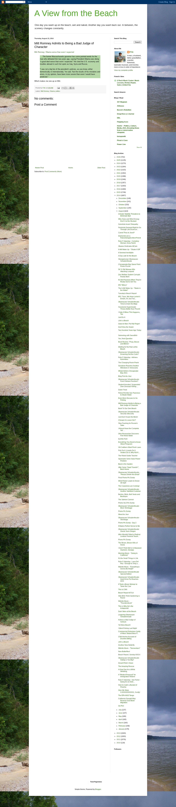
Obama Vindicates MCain (127, 246)
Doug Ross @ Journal (125, 114)
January (122, 729)
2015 (119, 192)
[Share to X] (68, 88)
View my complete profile (123, 70)
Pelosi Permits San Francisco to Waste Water (129, 394)
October (122, 205)
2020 (119, 176)
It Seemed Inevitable (126, 253)
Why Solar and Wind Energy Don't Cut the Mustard (128, 220)
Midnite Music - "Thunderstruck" (125, 602)
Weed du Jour (123, 514)
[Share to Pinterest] (73, 88)
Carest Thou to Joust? (126, 233)
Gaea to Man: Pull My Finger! (129, 324)
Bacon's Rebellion (124, 110)
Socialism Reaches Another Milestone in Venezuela (128, 367)
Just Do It (121, 317)
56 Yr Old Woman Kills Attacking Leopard (126, 270)
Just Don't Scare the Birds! (128, 417)
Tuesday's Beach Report (127, 293)
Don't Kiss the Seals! (126, 327)
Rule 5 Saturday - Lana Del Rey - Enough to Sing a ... (128, 562)
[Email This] (62, 88)
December (123, 198)
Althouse (120, 106)
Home (70, 168)
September (123, 208)
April (120, 719)
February (122, 726)
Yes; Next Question (125, 339)
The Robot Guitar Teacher (128, 456)
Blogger (98, 789)
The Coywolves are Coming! (128, 486)
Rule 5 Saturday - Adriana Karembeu (128, 358)
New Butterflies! (124, 651)
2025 (119, 160)
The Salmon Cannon (126, 500)
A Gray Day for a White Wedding (126, 670)
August (121, 211)
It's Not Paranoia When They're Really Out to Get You (129, 281)
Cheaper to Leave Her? (127, 420)
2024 (119, 163)
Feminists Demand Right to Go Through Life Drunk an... (129, 228)
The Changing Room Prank (128, 363)
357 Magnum (122, 102)
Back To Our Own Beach (127, 408)
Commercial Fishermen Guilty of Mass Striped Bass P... (129, 632)
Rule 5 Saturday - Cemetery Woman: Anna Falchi (128, 242)
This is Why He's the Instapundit (125, 607)
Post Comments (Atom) (53, 172)
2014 (119, 195)
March (121, 723)
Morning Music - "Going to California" (128, 554)
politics (58, 91)
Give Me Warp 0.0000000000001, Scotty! (129, 691)
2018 (119, 183)
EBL (118, 118)
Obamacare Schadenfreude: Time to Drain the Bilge (128, 303)
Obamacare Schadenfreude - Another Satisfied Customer (129, 490)
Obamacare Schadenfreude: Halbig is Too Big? (128, 659)
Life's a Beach (123, 321)
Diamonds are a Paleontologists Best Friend (129, 237)
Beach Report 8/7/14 (126, 593)
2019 (119, 179)
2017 (119, 186)
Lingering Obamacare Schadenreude (126, 616)
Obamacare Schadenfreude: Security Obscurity (128, 413)
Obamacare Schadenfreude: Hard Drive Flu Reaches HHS (128, 579)
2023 (119, 167)
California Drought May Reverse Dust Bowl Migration (127, 701)
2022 (119, 170)
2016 (119, 189)
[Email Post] (58, 88)
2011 (119, 739)
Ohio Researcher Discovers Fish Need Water (128, 435)
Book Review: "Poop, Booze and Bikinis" (128, 343)
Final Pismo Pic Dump (126, 478)
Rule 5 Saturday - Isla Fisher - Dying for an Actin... (129, 681)
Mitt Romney (45, 91)
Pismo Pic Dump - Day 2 (127, 523)
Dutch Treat (122, 390)
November (123, 201)
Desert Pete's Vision (125, 663)
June (121, 713)
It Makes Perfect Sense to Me (129, 526)
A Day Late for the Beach (127, 256)
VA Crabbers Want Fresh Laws (129, 447)
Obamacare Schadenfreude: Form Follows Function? (128, 380)
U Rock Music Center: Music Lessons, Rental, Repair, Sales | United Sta (128, 83)
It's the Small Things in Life (128, 558)
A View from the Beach (76, 13)
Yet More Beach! (124, 625)
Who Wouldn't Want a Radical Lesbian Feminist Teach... (129, 535)
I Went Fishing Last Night (127, 628)
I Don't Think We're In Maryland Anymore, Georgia (129, 549)
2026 (119, 157)
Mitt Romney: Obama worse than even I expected (54, 52)
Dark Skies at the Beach (127, 611)
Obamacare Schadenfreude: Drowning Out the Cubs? (128, 353)
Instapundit (121, 136)
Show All (139, 147)
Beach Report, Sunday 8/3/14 (129, 655)
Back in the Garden (125, 464)
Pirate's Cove (122, 140)
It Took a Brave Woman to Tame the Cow (127, 585)
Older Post (101, 168)
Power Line (121, 144)
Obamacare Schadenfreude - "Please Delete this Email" (129, 473)
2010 (119, 743)
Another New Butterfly (126, 645)
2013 (119, 733)
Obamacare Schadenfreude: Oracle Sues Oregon (128, 530)
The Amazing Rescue (126, 666)
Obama (52, 91)
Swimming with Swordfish (127, 335)
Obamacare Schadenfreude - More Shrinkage (129, 507)
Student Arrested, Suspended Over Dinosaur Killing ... (129, 385)
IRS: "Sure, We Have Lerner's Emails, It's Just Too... (129, 297)
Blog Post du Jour (124, 376)
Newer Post (39, 168)
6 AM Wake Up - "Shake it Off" (129, 249)
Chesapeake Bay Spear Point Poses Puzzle (129, 265)
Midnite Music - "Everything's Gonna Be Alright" (129, 568)
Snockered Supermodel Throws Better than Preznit (129, 308)
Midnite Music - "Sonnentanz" (129, 648)
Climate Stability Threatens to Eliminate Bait (129, 215)
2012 (119, 736)
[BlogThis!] (65, 88)
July (120, 710)
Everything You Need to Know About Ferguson (129, 443)
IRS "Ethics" (122, 285)
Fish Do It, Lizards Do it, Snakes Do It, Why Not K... (129, 451)
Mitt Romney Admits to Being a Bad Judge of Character (129, 404)
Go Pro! (121, 706)
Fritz (131, 52)
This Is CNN (122, 589)
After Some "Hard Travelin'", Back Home (128, 468)
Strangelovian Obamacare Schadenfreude (128, 260)
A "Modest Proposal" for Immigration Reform (127, 676)
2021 (119, 173)
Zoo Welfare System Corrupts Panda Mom (129, 276)
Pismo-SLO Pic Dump (126, 503)
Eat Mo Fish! (122, 439)
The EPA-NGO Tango (126, 695)
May (120, 716)
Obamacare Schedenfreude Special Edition (128, 573)
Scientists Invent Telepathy (128, 224)
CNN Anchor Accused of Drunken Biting (127, 638)
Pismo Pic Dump (124, 511)
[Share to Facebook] (70, 88)
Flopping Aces (122, 122)
